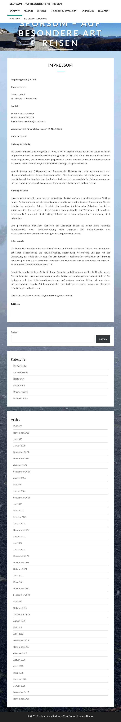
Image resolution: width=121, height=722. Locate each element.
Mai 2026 (17, 426)
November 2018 (21, 646)
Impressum (15, 18)
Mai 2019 (17, 627)
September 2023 (21, 497)
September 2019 (21, 614)
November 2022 (21, 529)
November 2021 (21, 562)
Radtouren (18, 378)
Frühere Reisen (20, 372)
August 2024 (19, 478)
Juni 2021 (18, 575)
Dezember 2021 (21, 555)
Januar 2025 (19, 445)
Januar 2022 (19, 549)
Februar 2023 (19, 517)
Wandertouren (20, 398)
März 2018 (18, 672)
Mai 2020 (17, 601)
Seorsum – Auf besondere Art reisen (36, 3)
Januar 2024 (19, 491)
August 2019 (19, 620)
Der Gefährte (19, 365)
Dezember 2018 (21, 640)
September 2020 (21, 594)
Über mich (41, 11)
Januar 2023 (19, 523)
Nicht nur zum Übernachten (64, 11)
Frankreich (103, 11)
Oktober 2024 (20, 465)
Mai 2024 (17, 484)
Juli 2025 (17, 439)
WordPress (69, 716)
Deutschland (88, 11)
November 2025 (21, 432)
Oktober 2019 (20, 607)
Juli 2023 (17, 504)
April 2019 (18, 633)
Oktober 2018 (20, 653)
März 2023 (18, 510)
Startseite (15, 11)
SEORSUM (28, 11)
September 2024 (21, 471)
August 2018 (19, 659)
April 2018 (18, 666)
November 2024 (21, 458)
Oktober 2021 (20, 568)
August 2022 (19, 536)
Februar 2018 (19, 679)
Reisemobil (19, 385)
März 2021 (18, 581)
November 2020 (21, 588)
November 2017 (21, 698)
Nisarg (90, 716)
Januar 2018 (19, 685)
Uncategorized (20, 391)
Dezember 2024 (21, 452)
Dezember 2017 (21, 692)
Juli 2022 (17, 543)
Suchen (14, 332)
